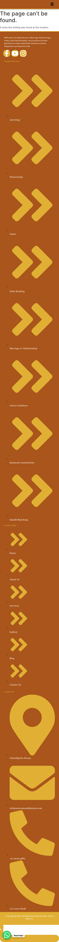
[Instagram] (23, 53)
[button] (52, 4)
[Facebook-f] (6, 53)
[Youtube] (15, 53)
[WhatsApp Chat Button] (7, 935)
